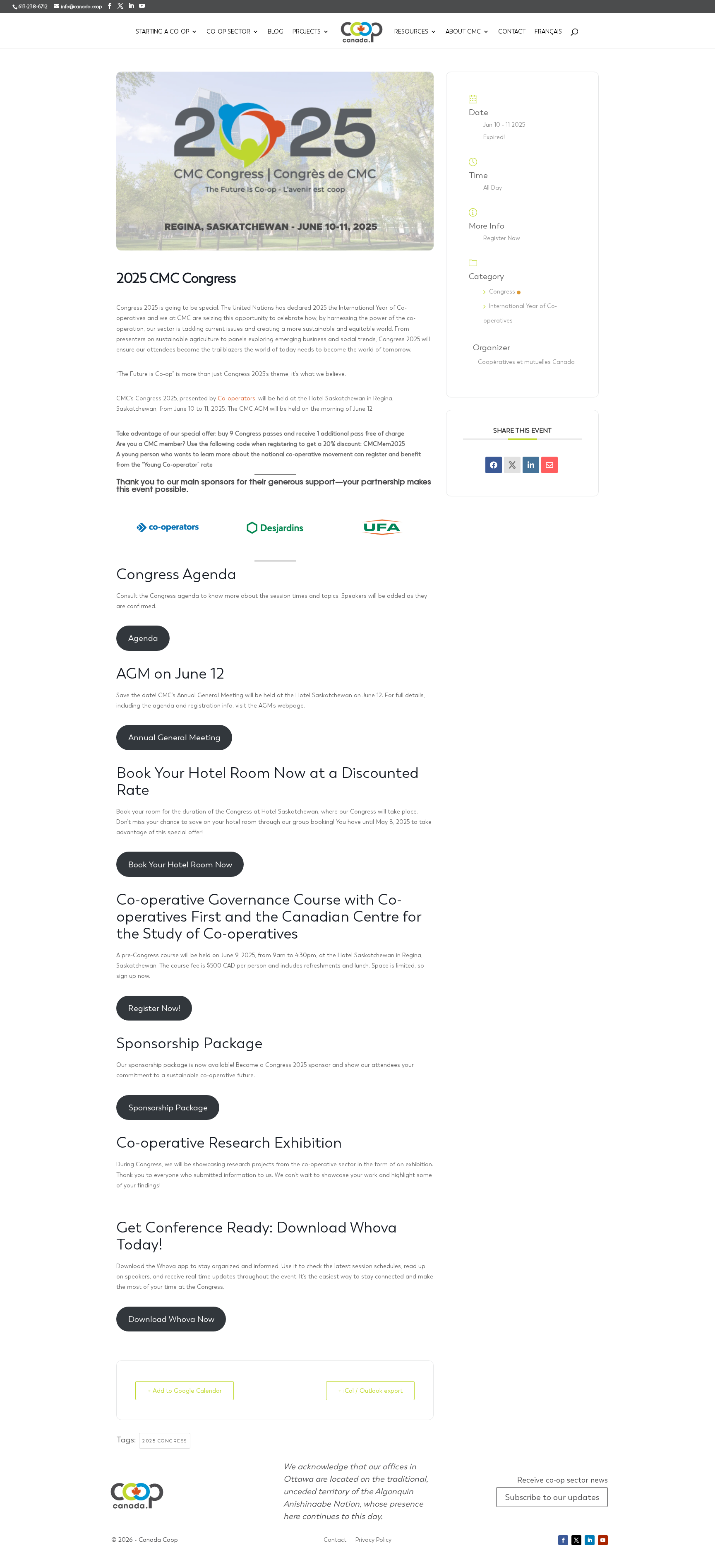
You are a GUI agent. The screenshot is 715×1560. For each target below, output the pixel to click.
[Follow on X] (576, 1540)
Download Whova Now (171, 1319)
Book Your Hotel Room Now (180, 864)
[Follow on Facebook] (563, 1540)
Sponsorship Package (168, 1107)
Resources (411, 32)
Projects (307, 32)
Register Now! (154, 1008)
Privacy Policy (373, 1540)
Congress (502, 291)
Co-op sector (228, 32)
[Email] (549, 465)
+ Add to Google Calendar (184, 1391)
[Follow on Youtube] (603, 1540)
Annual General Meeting (174, 737)
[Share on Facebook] (493, 465)
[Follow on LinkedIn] (590, 1540)
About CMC (463, 32)
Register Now (501, 238)
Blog (275, 32)
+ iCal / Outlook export (370, 1391)
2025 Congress (164, 1441)
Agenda (143, 638)
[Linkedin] (531, 465)
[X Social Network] (512, 465)
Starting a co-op (162, 32)
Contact (511, 32)
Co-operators (236, 398)
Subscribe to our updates (552, 1497)
